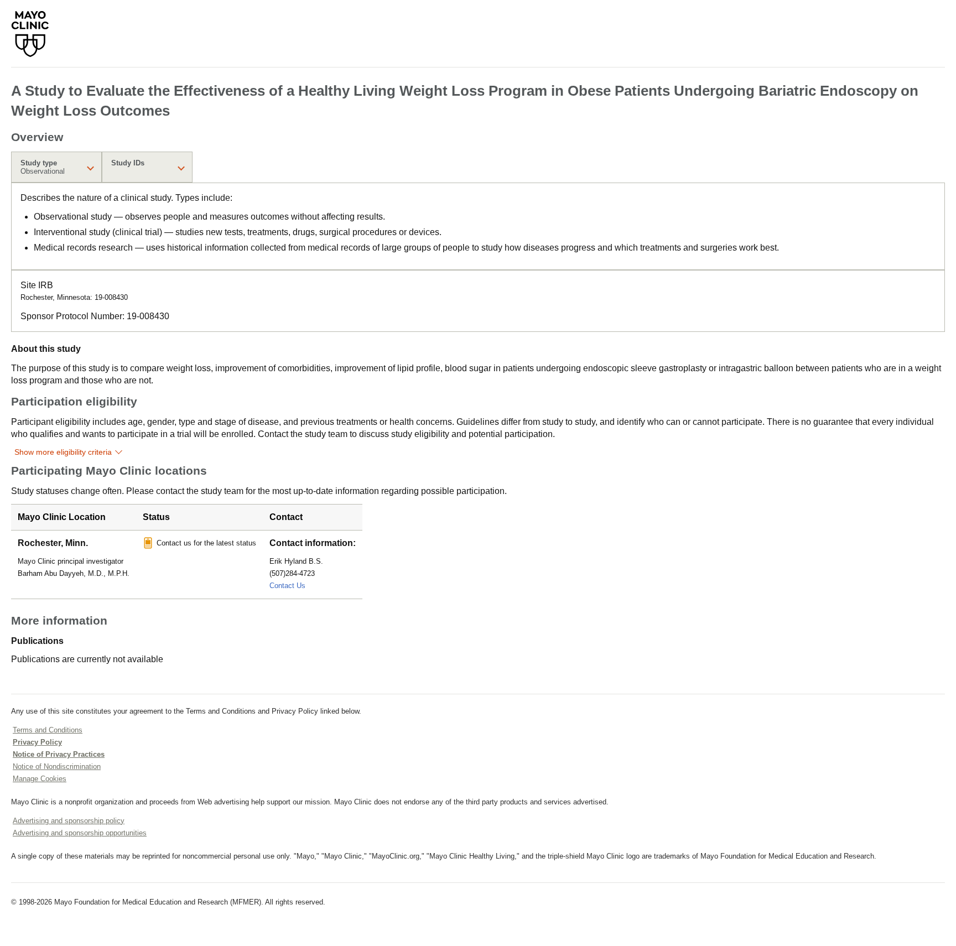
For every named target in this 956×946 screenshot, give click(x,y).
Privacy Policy (37, 742)
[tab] (56, 167)
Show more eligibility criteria (63, 452)
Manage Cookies (39, 779)
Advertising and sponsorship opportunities (80, 833)
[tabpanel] (478, 226)
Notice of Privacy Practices (59, 754)
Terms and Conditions (47, 730)
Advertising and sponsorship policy (68, 821)
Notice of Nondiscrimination (57, 766)
